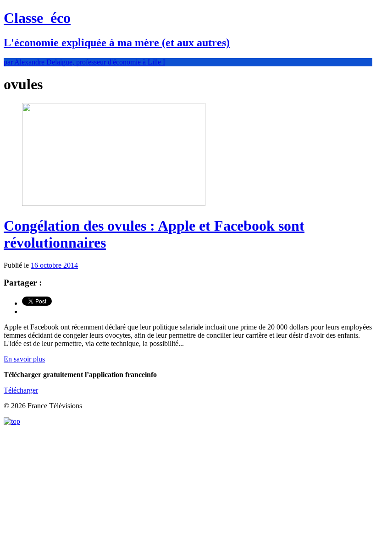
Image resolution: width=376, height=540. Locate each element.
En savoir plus (24, 359)
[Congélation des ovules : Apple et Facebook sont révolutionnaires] (113, 203)
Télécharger (21, 390)
